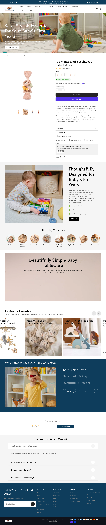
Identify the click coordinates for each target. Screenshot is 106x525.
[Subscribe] (33, 504)
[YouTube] (16, 2)
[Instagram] (12, 2)
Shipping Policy (74, 498)
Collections (56, 507)
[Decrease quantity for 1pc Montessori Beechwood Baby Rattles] (57, 90)
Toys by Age (37, 6)
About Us (56, 492)
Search (55, 501)
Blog (54, 504)
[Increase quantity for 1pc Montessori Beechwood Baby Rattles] (63, 90)
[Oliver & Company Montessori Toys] (9, 8)
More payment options (76, 103)
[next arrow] (50, 84)
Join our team (91, 500)
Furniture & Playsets (61, 6)
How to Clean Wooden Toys (93, 493)
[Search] (93, 8)
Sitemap (89, 503)
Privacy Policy (74, 492)
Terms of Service (75, 501)
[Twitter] (6, 2)
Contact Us (56, 495)
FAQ (54, 498)
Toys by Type (48, 6)
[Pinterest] (10, 2)
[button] (100, 8)
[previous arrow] (7, 84)
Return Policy (74, 495)
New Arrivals (22, 11)
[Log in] (97, 8)
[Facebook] (8, 2)
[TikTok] (14, 2)
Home (21, 6)
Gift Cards (32, 11)
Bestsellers (75, 6)
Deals (28, 6)
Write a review (66, 426)
